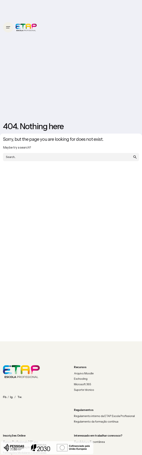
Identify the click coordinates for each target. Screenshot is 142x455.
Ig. (11, 397)
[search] (135, 157)
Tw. (19, 397)
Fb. (5, 397)
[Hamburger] (8, 27)
